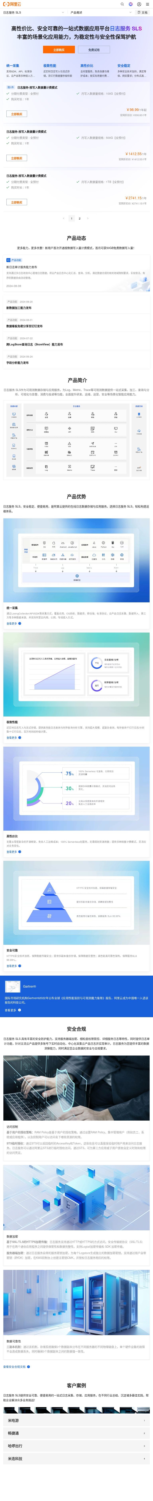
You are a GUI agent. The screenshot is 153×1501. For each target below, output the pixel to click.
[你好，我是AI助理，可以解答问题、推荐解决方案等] (131, 4)
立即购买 (59, 50)
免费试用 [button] (94, 50)
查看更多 (10, 1010)
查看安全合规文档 (14, 1367)
